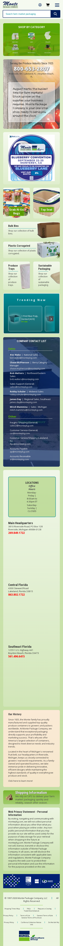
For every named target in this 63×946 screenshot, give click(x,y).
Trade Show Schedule (31, 911)
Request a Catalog (45, 909)
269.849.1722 (16, 533)
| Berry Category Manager (28, 365)
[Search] (55, 13)
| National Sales (24, 356)
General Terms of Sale (45, 915)
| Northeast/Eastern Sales (28, 376)
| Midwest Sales (27, 393)
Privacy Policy (8, 915)
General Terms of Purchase (31, 918)
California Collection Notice (31, 922)
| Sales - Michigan (28, 408)
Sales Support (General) (22, 385)
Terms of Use (25, 915)
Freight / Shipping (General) (23, 424)
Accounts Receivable (20, 458)
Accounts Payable (19, 450)
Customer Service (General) (24, 432)
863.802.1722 (16, 594)
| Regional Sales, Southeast (30, 401)
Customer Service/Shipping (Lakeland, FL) (29, 440)
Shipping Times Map (12, 909)
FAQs (29, 909)
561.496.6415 (16, 656)
